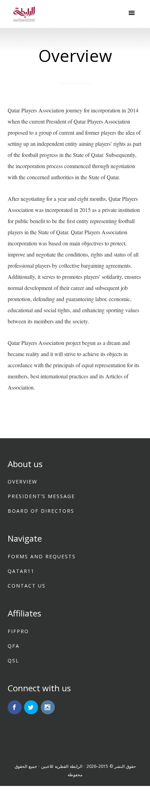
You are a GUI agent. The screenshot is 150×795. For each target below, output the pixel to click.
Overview (22, 481)
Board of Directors (41, 510)
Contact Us (27, 585)
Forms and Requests (42, 556)
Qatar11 (21, 571)
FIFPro (18, 631)
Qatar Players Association (24, 14)
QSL (13, 660)
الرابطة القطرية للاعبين (61, 766)
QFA (14, 646)
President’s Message (41, 496)
